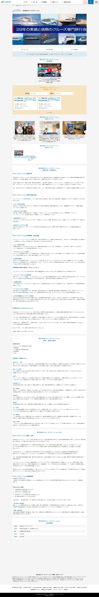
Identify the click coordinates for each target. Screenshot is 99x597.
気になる (85, 3)
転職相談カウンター (35, 589)
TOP (26, 2)
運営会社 (66, 589)
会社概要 (75, 49)
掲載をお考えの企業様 (46, 589)
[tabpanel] (49, 73)
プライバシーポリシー (58, 589)
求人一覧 (35, 2)
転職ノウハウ (55, 2)
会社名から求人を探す (82, 587)
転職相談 (45, 2)
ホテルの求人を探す (37, 587)
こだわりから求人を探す (70, 587)
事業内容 (50, 49)
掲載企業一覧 (18, 5)
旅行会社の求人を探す (17, 587)
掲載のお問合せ (67, 2)
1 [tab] (49, 84)
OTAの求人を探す (27, 587)
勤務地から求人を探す (58, 587)
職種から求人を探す (47, 587)
